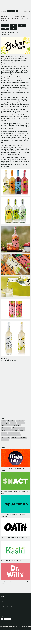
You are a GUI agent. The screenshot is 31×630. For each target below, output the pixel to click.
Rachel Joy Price (6, 435)
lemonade (5, 430)
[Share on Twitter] (13, 25)
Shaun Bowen (5, 437)
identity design (6, 428)
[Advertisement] (15, 388)
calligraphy (5, 423)
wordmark (4, 440)
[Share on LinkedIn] (22, 25)
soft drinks (15, 437)
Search (26, 11)
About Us (3, 599)
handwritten (17, 425)
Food (8, 34)
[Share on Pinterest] (5, 28)
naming (4, 432)
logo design (13, 430)
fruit (10, 425)
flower (4, 425)
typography (23, 437)
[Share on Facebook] (5, 25)
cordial (13, 423)
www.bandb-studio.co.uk (9, 360)
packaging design (14, 432)
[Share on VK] (13, 28)
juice (22, 428)
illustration (15, 428)
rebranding (16, 435)
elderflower (21, 423)
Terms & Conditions (6, 606)
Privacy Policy (5, 604)
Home (2, 596)
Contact (3, 601)
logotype (22, 430)
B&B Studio (11, 420)
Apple (3, 420)
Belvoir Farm (20, 420)
